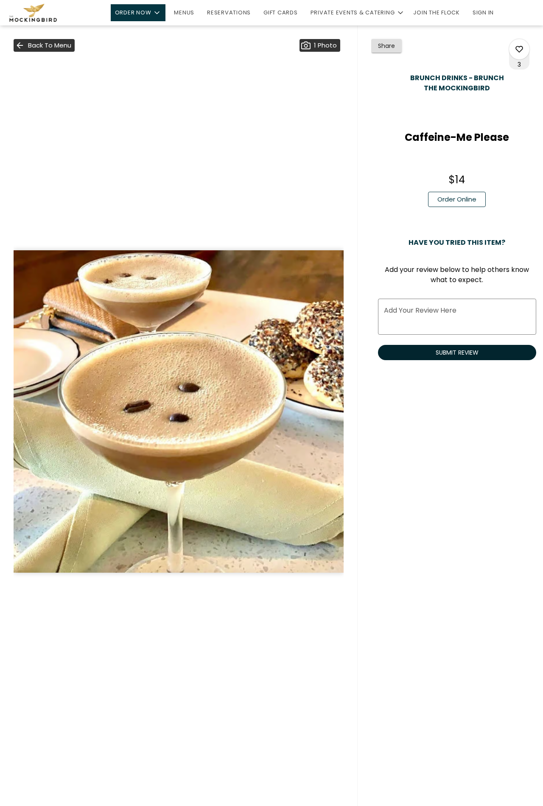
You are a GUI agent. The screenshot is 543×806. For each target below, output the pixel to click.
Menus (184, 12)
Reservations (229, 12)
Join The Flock (436, 12)
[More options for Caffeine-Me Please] (519, 49)
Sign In (483, 12)
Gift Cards (280, 12)
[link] (457, 199)
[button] (138, 12)
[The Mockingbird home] (45, 12)
